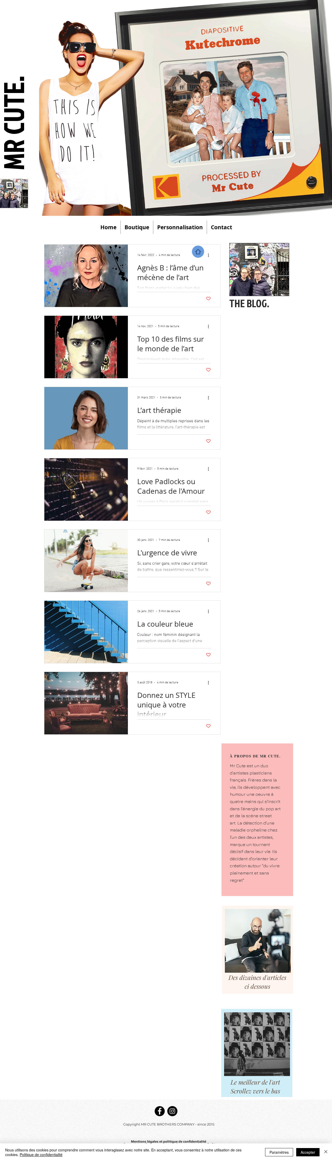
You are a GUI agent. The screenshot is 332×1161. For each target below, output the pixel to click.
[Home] (198, 252)
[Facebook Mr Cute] (160, 1111)
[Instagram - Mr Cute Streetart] (172, 1111)
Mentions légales (145, 1141)
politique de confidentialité (184, 1141)
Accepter (308, 1152)
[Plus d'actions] (210, 255)
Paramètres (279, 1152)
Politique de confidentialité (41, 1154)
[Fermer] (326, 1152)
